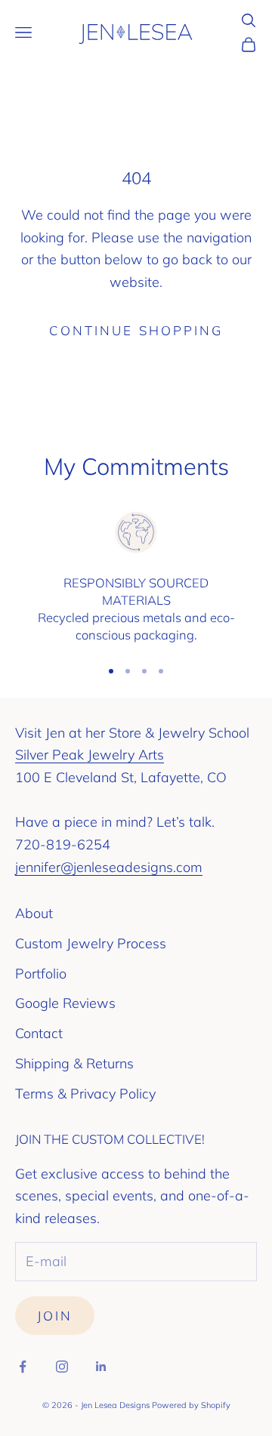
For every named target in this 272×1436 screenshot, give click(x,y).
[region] (136, 577)
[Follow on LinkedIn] (101, 1366)
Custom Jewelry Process (90, 943)
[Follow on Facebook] (22, 1366)
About (34, 913)
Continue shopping (136, 330)
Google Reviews (65, 1003)
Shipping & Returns (74, 1063)
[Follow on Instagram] (62, 1366)
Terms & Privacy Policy (85, 1093)
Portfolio (40, 973)
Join (55, 1316)
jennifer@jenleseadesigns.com (108, 867)
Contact (39, 1033)
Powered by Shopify (191, 1405)
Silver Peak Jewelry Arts (89, 754)
